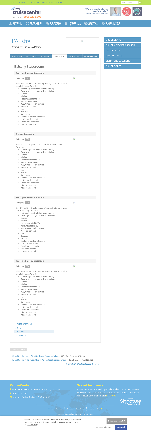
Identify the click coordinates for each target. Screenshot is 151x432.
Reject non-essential (116, 421)
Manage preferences (104, 427)
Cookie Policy (32, 425)
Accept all (121, 427)
